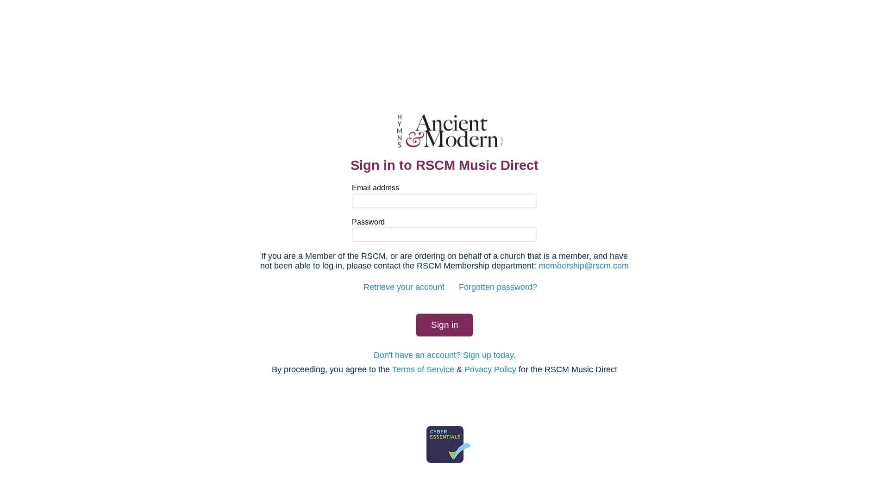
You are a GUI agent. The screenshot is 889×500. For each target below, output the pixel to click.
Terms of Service (423, 369)
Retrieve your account (403, 287)
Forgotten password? (498, 287)
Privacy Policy (490, 369)
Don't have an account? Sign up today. (445, 354)
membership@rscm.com (583, 265)
